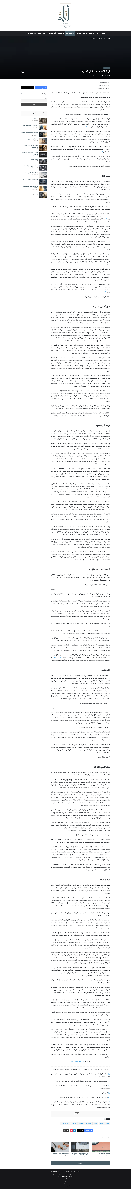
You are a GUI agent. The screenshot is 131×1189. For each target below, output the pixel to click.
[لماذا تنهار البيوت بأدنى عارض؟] (43, 141)
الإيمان (101, 1123)
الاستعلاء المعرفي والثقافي (34, 159)
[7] (105, 292)
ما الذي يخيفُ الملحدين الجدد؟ (78, 1062)
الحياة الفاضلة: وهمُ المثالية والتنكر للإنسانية (30, 166)
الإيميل (46, 98)
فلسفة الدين (72, 1123)
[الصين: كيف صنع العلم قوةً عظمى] (101, 1147)
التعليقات (80, 1163)
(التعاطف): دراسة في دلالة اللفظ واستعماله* (30, 125)
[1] (90, 118)
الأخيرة (43, 113)
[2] (86, 126)
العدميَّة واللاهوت (35, 193)
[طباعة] (64, 1130)
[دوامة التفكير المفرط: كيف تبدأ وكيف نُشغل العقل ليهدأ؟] (43, 134)
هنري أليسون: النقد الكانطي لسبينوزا (31, 173)
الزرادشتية (88, 1123)
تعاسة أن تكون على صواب (33, 118)
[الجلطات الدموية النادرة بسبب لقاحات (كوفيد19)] (60, 1147)
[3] (82, 131)
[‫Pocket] (71, 1130)
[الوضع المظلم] (65, 1181)
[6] (91, 236)
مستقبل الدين (64, 1123)
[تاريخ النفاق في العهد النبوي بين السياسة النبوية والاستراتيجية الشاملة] (43, 154)
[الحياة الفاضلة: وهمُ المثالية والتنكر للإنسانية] (43, 168)
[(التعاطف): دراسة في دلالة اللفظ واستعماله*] (43, 127)
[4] (102, 151)
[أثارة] (65, 15)
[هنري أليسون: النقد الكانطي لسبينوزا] (43, 175)
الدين (97, 33)
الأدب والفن (78, 33)
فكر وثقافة (60, 33)
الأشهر (34, 113)
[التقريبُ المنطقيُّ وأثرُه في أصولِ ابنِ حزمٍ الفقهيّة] (43, 182)
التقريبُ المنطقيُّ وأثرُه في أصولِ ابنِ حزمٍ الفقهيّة (30, 179)
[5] (106, 218)
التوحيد (95, 1123)
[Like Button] (78, 1114)
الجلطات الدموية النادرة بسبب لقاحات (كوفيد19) (60, 1153)
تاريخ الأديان (81, 1123)
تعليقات (25, 113)
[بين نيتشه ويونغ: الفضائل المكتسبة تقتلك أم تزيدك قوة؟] (43, 188)
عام (45, 33)
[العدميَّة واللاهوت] (43, 195)
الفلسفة (91, 33)
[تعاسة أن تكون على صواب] (43, 121)
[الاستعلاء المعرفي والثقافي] (43, 161)
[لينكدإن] (74, 1130)
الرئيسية (103, 33)
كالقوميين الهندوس (57, 658)
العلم (84, 33)
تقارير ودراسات (69, 33)
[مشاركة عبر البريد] (67, 1130)
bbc (104, 1118)
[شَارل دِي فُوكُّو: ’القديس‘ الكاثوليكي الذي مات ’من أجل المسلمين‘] (43, 148)
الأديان (107, 1123)
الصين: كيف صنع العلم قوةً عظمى (104, 1153)
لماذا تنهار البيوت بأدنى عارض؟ (33, 139)
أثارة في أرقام (65, 1183)
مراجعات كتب (52, 33)
